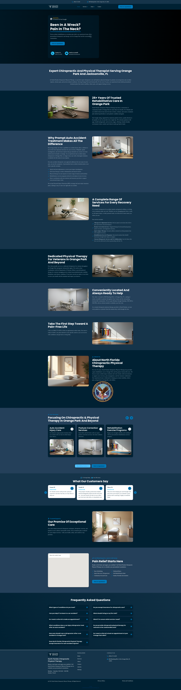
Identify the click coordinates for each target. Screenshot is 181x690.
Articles (79, 667)
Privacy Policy (101, 681)
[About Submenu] (94, 7)
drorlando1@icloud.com (74, 54)
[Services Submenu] (88, 7)
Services (85, 6)
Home (78, 6)
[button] (45, 492)
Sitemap (79, 669)
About (92, 6)
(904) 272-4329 (58, 54)
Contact (99, 6)
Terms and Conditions (127, 681)
